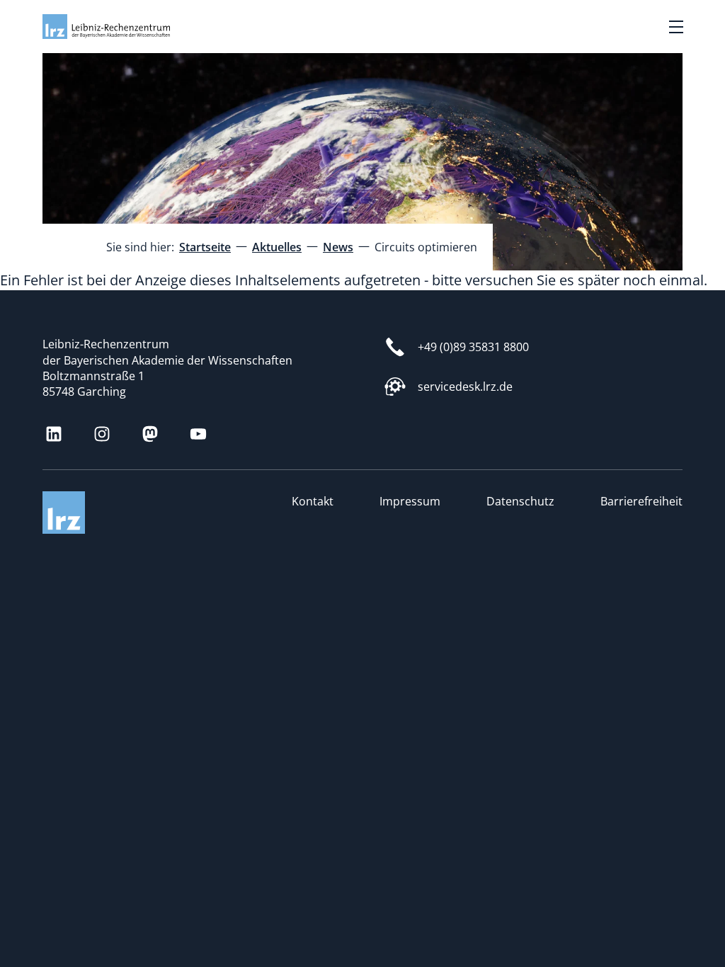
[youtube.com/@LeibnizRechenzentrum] (198, 434)
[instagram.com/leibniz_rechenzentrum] (102, 434)
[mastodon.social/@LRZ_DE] (150, 434)
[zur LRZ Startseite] (106, 26)
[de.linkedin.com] (53, 434)
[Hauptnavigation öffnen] (676, 27)
